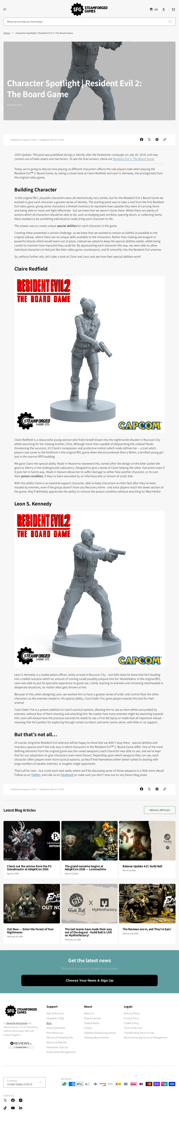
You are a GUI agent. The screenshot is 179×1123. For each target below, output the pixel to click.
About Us (89, 1013)
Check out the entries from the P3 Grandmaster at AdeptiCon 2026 (29, 867)
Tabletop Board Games (96, 1037)
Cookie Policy (131, 1023)
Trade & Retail (91, 1023)
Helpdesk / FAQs (55, 1018)
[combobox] (89, 21)
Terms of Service (133, 1027)
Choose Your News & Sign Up (89, 980)
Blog (49, 1023)
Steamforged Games (16, 1023)
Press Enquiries (92, 1018)
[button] (5, 9)
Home (6, 33)
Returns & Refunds (56, 1042)
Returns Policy (132, 1013)
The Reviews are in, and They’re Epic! (147, 929)
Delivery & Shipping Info (59, 1037)
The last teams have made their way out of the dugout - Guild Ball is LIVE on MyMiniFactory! (88, 932)
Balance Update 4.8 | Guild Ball (142, 866)
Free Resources (54, 1032)
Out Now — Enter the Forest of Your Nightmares (30, 930)
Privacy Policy (131, 1018)
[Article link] (31, 849)
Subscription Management (61, 1052)
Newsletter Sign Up (57, 1047)
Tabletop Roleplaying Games (100, 1032)
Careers (88, 1027)
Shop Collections (55, 1027)
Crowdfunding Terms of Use (139, 1032)
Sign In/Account (55, 1013)
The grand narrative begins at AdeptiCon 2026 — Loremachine (85, 867)
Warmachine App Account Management (145, 1037)
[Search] (171, 22)
